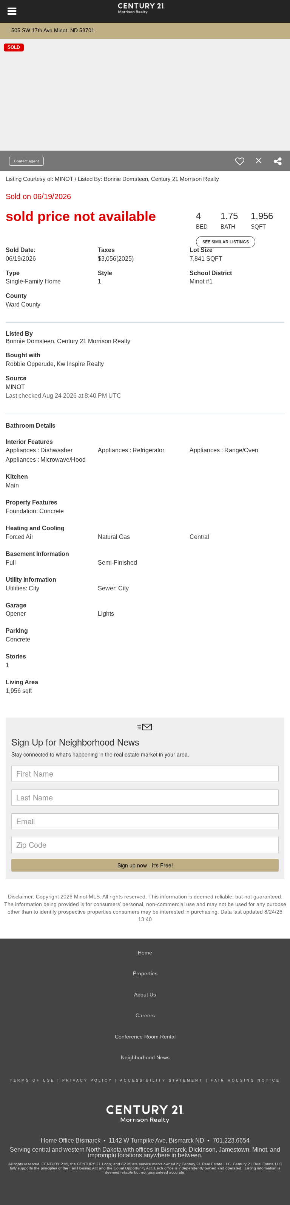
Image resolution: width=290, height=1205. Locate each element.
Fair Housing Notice (245, 1080)
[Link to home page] (145, 11)
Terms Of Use (32, 1080)
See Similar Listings (225, 242)
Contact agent (26, 161)
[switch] (239, 161)
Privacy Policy (87, 1080)
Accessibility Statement (161, 1080)
